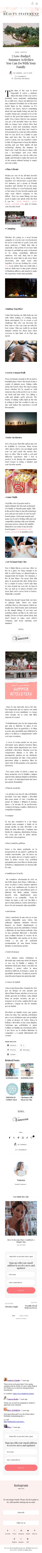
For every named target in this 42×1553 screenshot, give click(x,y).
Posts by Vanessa (20, 1184)
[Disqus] (21, 1348)
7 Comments (21, 76)
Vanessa (19, 73)
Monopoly (15, 532)
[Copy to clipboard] (27, 1138)
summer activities (21, 1318)
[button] (8, 1224)
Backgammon (21, 529)
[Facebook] (9, 1138)
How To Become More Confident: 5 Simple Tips (21, 1241)
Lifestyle (23, 52)
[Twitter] (14, 1138)
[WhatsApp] (23, 1138)
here (7, 266)
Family (17, 52)
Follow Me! (21, 1488)
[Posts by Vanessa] (11, 73)
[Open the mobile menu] (36, 3)
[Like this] (31, 1137)
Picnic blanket (22, 201)
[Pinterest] (18, 1138)
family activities (24, 1315)
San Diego (26, 78)
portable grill (17, 204)
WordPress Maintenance (25, 1550)
